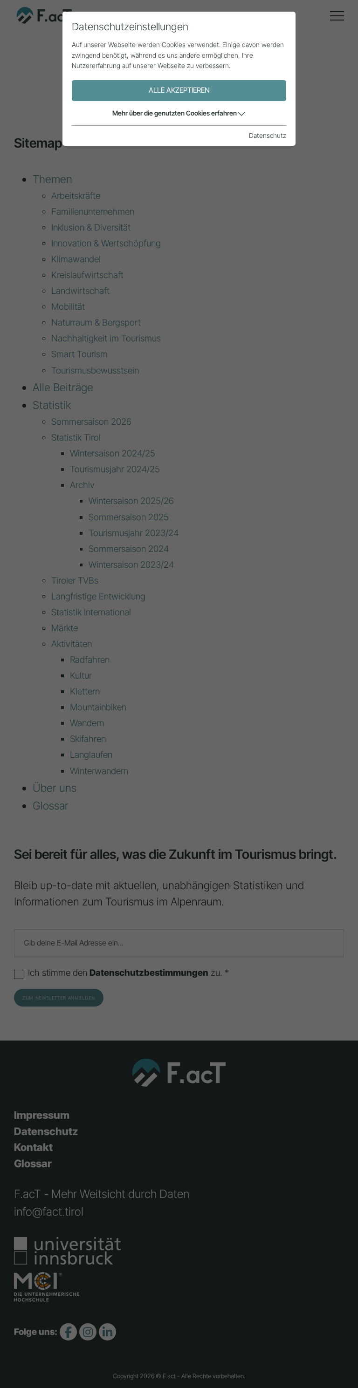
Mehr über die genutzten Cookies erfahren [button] (174, 113)
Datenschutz (267, 135)
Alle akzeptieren (179, 90)
